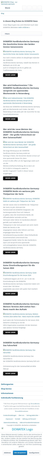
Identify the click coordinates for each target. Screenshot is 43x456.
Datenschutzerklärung (10, 422)
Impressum (9, 419)
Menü (7, 8)
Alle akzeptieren (20, 453)
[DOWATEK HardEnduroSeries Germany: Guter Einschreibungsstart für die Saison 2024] (21, 274)
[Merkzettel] (29, 8)
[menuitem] (5, 8)
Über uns (21, 415)
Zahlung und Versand (29, 419)
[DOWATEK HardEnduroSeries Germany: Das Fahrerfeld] (21, 351)
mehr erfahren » (24, 27)
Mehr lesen (10, 75)
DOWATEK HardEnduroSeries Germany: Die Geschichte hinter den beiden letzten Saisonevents (21, 44)
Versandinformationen (21, 411)
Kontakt (17, 419)
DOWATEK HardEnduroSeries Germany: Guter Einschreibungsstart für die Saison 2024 (21, 265)
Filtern (7, 34)
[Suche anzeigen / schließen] (24, 8)
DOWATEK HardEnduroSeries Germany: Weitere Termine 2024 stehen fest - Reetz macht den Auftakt (21, 307)
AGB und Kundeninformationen (29, 422)
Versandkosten (35, 404)
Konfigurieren (34, 453)
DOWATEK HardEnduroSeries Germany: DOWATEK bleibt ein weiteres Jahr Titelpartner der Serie (21, 191)
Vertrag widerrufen (32, 415)
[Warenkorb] (40, 8)
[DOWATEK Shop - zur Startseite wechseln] (11, 3)
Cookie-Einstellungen (9, 415)
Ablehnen (7, 453)
